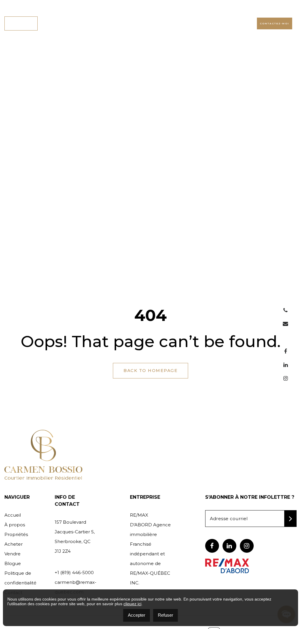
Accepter (136, 615)
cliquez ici (132, 603)
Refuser (165, 615)
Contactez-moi (274, 23)
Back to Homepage (150, 370)
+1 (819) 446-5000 (226, 23)
